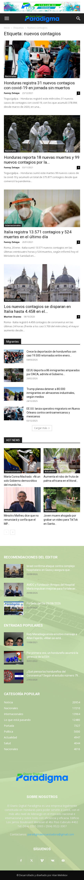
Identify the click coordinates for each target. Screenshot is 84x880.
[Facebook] (21, 861)
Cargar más (40, 428)
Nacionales (10, 76)
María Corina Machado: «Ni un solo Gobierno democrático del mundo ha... (22, 480)
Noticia (8, 510)
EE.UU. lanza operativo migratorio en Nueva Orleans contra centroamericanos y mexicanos (53, 412)
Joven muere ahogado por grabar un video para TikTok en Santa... (61, 519)
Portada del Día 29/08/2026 (44, 603)
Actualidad (50, 471)
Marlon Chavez (12, 316)
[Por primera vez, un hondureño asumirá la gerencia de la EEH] (13, 658)
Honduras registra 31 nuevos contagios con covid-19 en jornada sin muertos (39, 85)
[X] (31, 861)
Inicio (7, 27)
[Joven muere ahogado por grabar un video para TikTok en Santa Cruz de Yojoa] (62, 499)
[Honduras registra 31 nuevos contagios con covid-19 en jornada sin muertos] (42, 59)
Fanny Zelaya (12, 93)
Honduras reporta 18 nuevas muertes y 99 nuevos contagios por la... (42, 160)
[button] (6, 18)
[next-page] (12, 532)
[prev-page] (6, 532)
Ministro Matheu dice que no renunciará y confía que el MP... (21, 519)
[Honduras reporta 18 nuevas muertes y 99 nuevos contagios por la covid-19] (42, 134)
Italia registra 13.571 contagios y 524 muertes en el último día (37, 234)
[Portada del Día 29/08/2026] (13, 608)
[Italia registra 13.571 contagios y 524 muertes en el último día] (42, 208)
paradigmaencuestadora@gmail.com (51, 834)
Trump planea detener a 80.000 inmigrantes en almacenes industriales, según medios (51, 392)
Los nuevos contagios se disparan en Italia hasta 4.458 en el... (37, 309)
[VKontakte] (52, 861)
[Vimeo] (42, 861)
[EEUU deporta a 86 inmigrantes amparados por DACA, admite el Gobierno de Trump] (13, 375)
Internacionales (13, 225)
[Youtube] (63, 861)
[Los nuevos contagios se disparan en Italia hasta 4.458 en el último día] (42, 283)
